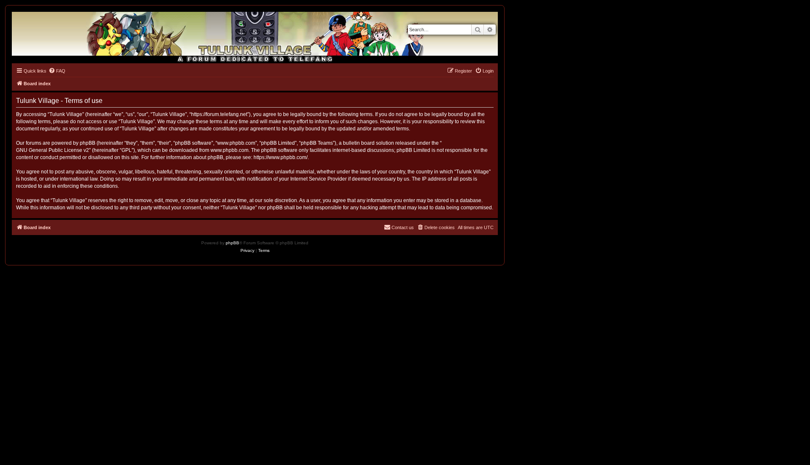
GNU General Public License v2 (52, 150)
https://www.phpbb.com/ (281, 157)
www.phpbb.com (229, 150)
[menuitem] (57, 71)
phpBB (232, 243)
